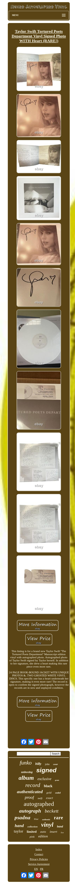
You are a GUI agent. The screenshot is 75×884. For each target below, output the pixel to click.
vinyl (47, 824)
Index (38, 849)
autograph (30, 811)
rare (58, 817)
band (60, 826)
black (48, 785)
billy (38, 764)
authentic (46, 819)
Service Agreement (39, 864)
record (32, 785)
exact (49, 798)
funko (26, 763)
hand (19, 825)
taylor (18, 831)
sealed (58, 793)
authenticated (30, 791)
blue (36, 819)
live (62, 832)
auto (43, 831)
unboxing (27, 772)
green (57, 780)
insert (53, 831)
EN (36, 868)
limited (32, 831)
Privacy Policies (39, 859)
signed (46, 770)
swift (40, 798)
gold (49, 792)
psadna (22, 817)
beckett (51, 811)
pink (32, 836)
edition (43, 836)
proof (29, 797)
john (47, 764)
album (26, 777)
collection (32, 826)
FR (41, 868)
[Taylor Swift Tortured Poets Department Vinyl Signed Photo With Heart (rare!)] (39, 69)
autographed (39, 804)
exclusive (44, 779)
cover (55, 764)
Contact (38, 854)
